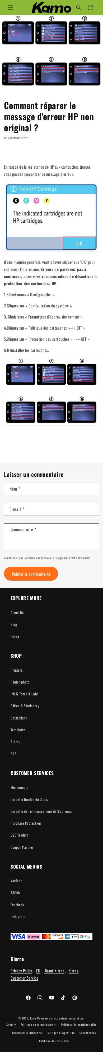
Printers (17, 670)
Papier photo (20, 682)
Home (15, 636)
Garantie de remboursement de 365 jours (41, 811)
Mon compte (20, 787)
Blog (14, 624)
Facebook (17, 904)
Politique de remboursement (38, 1024)
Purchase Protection (26, 823)
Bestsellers (19, 718)
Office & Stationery (25, 705)
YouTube (16, 880)
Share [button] (14, 153)
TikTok (15, 892)
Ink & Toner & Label (25, 693)
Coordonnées (87, 1033)
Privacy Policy (21, 970)
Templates (18, 729)
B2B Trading (20, 835)
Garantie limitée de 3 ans (29, 799)
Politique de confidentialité (79, 1024)
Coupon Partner (22, 847)
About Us (17, 612)
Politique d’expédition (60, 1033)
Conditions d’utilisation (27, 1033)
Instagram (18, 916)
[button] (10, 7)
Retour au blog (54, 445)
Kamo (33, 1018)
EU (38, 970)
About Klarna (54, 970)
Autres (15, 741)
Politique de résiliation (54, 1041)
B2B (14, 753)
